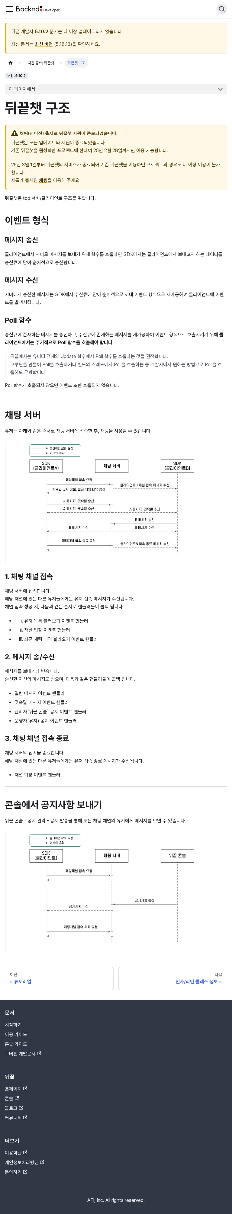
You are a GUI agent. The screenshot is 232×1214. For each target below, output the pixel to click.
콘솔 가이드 (16, 1044)
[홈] (10, 63)
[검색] (221, 9)
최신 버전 (44, 44)
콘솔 (9, 1098)
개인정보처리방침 (22, 1162)
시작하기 (13, 1025)
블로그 (11, 1108)
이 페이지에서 (22, 89)
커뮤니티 (13, 1118)
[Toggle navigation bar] (9, 9)
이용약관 (13, 1153)
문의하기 (13, 1172)
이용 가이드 (16, 1034)
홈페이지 (13, 1089)
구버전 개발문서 (20, 1054)
